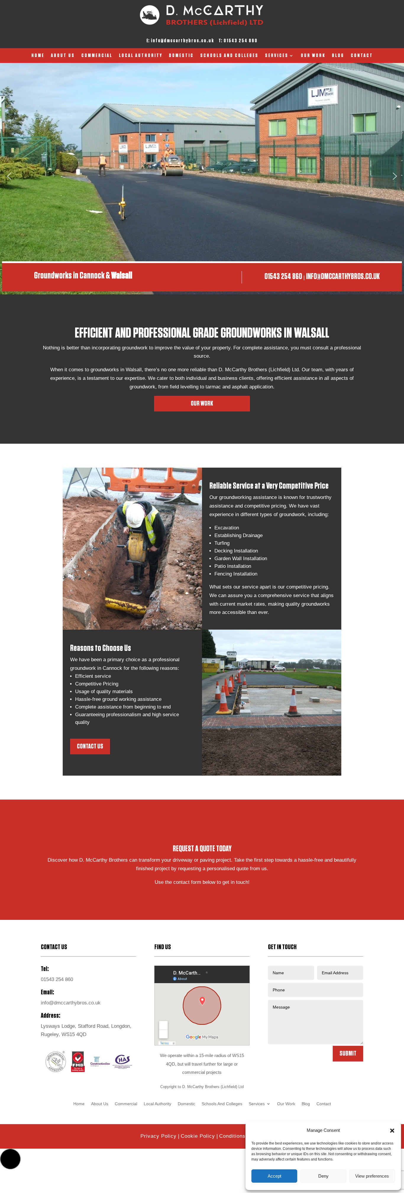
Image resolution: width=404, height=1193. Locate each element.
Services (276, 56)
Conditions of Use (241, 1136)
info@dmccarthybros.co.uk (182, 40)
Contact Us (90, 746)
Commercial (96, 56)
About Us (63, 56)
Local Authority (140, 56)
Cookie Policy (198, 1136)
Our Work (313, 56)
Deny (323, 1176)
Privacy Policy (158, 1136)
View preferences (372, 1176)
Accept (274, 1176)
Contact (362, 56)
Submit (348, 1053)
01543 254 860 (241, 40)
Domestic (181, 56)
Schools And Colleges (229, 56)
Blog (338, 56)
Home (37, 56)
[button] (392, 1131)
